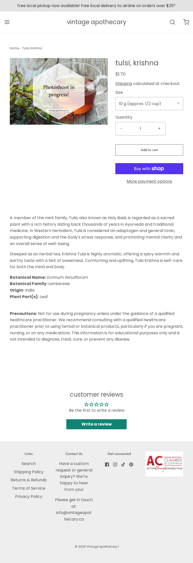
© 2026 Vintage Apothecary (96, 546)
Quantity (123, 117)
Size (119, 92)
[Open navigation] (7, 22)
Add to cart (149, 149)
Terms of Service (28, 488)
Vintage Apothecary (96, 22)
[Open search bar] (172, 22)
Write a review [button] (96, 424)
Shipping (123, 83)
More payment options (149, 181)
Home (14, 48)
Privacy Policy (28, 496)
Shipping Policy (28, 472)
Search (29, 463)
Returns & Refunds (29, 480)
